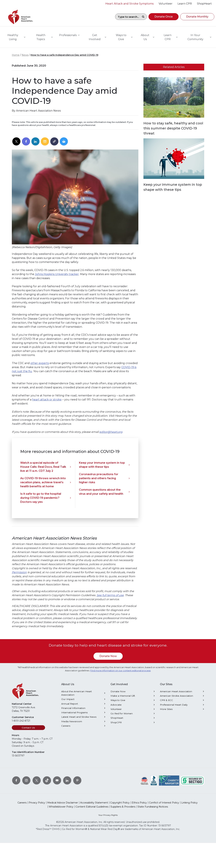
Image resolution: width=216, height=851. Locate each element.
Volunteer (116, 709)
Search (143, 17)
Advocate (116, 704)
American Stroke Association (176, 695)
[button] (163, 16)
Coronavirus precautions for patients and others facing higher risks (98, 478)
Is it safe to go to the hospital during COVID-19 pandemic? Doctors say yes (40, 497)
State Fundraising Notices (153, 806)
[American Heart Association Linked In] (67, 780)
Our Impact (67, 699)
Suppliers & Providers (123, 806)
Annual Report (69, 703)
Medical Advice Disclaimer (62, 802)
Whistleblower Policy (61, 806)
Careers (65, 725)
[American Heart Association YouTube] (57, 780)
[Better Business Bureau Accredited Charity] (154, 780)
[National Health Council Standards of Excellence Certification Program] (144, 780)
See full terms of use (110, 595)
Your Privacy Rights (108, 815)
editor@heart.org (110, 432)
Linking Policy (189, 802)
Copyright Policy (120, 802)
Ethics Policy (139, 802)
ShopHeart (117, 717)
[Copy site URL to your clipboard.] (54, 141)
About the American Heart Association (76, 693)
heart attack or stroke (47, 399)
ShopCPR (116, 722)
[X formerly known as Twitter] (36, 780)
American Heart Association (176, 691)
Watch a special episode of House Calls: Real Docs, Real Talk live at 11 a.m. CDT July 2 (43, 466)
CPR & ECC (166, 700)
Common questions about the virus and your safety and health (101, 491)
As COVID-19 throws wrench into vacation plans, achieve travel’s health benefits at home (43, 482)
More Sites (166, 709)
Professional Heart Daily (173, 704)
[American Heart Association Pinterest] (77, 780)
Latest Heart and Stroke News (78, 716)
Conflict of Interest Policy (164, 802)
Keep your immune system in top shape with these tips (102, 464)
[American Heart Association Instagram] (26, 780)
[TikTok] (47, 780)
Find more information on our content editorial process (120, 670)
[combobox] (127, 17)
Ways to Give (118, 700)
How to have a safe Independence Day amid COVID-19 (64, 54)
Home (15, 54)
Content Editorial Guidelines (92, 806)
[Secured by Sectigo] (192, 780)
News (25, 54)
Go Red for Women (122, 713)
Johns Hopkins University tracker (57, 274)
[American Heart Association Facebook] (16, 780)
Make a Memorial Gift (123, 695)
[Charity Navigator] (169, 780)
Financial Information (73, 708)
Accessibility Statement (94, 802)
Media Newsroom (71, 721)
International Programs (74, 712)
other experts (39, 363)
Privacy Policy (37, 802)
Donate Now (108, 656)
